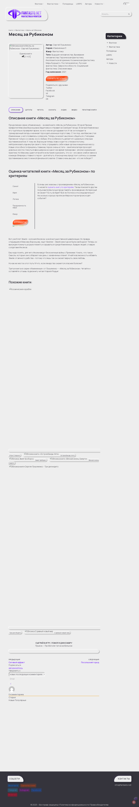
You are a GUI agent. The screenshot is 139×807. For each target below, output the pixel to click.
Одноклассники (28, 785)
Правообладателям (99, 805)
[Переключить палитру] (126, 4)
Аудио (64, 110)
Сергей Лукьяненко (62, 45)
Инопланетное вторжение (58, 60)
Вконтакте (13, 785)
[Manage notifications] (134, 802)
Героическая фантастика (71, 57)
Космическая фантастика (82, 60)
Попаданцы (68, 4)
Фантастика (58, 51)
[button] (43, 3)
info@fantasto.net (123, 785)
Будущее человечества (62, 54)
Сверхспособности (67, 66)
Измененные (59, 48)
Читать (40, 110)
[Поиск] (129, 14)
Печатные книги (89, 110)
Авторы (88, 4)
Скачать (52, 110)
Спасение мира (65, 68)
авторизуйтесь (16, 668)
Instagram (24, 790)
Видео (74, 110)
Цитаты (28, 110)
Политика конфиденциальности (74, 805)
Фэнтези (113, 43)
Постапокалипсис (69, 63)
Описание (15, 110)
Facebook (36, 790)
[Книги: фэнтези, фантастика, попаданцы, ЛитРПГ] (25, 14)
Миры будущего (53, 63)
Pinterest (12, 795)
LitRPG (79, 4)
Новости (113, 63)
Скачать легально (56, 78)
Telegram (12, 790)
